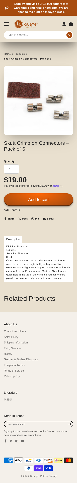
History (8, 353)
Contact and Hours (15, 331)
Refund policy (12, 376)
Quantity (9, 161)
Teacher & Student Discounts (21, 359)
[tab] (13, 239)
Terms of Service (14, 370)
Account (64, 24)
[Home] (27, 24)
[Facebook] (5, 441)
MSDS (8, 399)
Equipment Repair (14, 365)
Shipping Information (16, 342)
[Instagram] (16, 441)
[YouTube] (22, 441)
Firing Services (12, 348)
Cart (71, 24)
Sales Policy (11, 336)
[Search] (69, 35)
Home (7, 53)
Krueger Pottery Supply (43, 476)
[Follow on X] (11, 441)
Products (20, 53)
